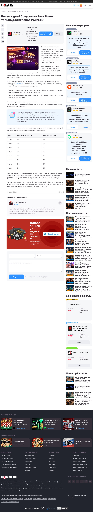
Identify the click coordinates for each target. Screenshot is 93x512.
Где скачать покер (7, 461)
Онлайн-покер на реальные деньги (18, 443)
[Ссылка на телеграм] (78, 5)
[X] (82, 481)
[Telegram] (73, 481)
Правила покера (6, 455)
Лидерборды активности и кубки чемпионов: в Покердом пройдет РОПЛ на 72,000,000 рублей (52, 422)
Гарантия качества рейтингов (10, 501)
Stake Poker (52, 467)
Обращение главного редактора (32, 495)
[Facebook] (77, 481)
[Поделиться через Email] (2, 41)
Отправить (16, 277)
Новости (27, 464)
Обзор (58, 33)
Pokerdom (76, 32)
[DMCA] (62, 508)
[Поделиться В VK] (2, 25)
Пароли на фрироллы (79, 458)
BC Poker (76, 135)
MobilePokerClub (79, 108)
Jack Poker (19, 84)
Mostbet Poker (78, 86)
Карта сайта (52, 498)
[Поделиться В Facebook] (2, 33)
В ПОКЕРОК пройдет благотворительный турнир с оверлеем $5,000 (81, 422)
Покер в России (77, 470)
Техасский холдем (31, 458)
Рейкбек (27, 470)
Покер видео (29, 461)
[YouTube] (90, 481)
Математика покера (31, 467)
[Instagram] (86, 481)
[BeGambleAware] (32, 508)
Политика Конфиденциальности (11, 495)
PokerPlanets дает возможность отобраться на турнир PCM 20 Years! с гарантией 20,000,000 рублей (20, 422)
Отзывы (85, 127)
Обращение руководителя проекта (12, 498)
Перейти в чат (53, 234)
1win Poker (76, 61)
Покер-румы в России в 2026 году (82, 443)
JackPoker (16, 33)
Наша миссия (28, 498)
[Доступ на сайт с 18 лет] (42, 508)
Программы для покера (8, 464)
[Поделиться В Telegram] (2, 29)
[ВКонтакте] (69, 481)
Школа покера (29, 455)
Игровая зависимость (40, 498)
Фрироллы (75, 455)
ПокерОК (81, 428)
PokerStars (52, 470)
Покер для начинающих (79, 467)
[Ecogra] (50, 508)
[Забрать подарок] (81, 5)
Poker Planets (20, 428)
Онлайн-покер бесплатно (9, 467)
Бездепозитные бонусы (79, 464)
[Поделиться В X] (2, 37)
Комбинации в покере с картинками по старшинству (51, 443)
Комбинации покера (7, 458)
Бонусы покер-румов (79, 461)
